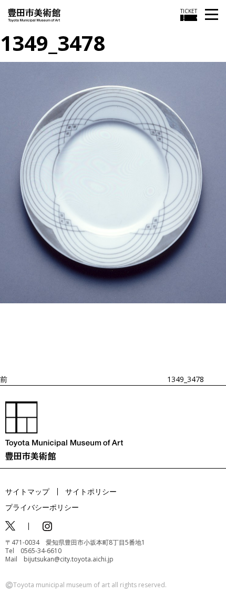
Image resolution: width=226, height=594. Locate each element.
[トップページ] (34, 14)
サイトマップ (27, 491)
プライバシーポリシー (42, 507)
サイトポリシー (91, 491)
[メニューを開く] (211, 15)
